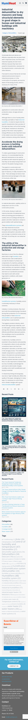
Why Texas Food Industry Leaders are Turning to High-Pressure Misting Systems (13, 474)
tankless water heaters (10, 599)
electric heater (9, 561)
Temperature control (11, 602)
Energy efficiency (12, 563)
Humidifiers (5, 527)
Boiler (20, 539)
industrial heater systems (14, 585)
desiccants (17, 557)
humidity (6, 581)
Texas (9, 604)
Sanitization (6, 597)
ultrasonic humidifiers (18, 604)
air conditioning (8, 539)
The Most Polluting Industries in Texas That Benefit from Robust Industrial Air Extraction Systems (13, 506)
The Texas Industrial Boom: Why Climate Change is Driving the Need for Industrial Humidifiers (14, 447)
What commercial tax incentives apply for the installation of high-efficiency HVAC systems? (14, 513)
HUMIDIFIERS (6, 679)
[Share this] (7, 389)
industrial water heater (11, 592)
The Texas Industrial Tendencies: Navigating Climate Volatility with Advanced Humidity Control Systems (12, 419)
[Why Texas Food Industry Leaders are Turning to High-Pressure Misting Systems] (14, 462)
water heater (15, 606)
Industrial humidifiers (12, 587)
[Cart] (26, 3)
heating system (7, 566)
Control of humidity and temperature (13, 544)
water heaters (10, 608)
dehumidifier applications (13, 552)
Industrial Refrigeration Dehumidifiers (11, 590)
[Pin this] (19, 389)
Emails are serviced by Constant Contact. (14, 643)
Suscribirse (14, 648)
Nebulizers (7, 595)
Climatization (8, 542)
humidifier (12, 571)
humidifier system (11, 578)
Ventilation (4, 606)
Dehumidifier (9, 549)
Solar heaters (14, 597)
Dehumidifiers (6, 524)
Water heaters (6, 531)
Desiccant (7, 556)
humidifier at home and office (13, 573)
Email (5, 627)
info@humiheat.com (11, 717)
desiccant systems (9, 559)
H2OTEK (21, 564)
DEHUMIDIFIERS (6, 681)
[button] (20, 3)
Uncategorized (6, 529)
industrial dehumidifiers (13, 583)
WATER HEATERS (7, 677)
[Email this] (4, 389)
